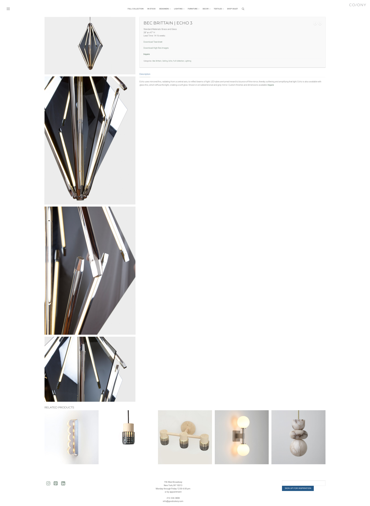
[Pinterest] (56, 483)
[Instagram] (48, 483)
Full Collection (178, 61)
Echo (170, 61)
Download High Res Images (156, 48)
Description (144, 74)
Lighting (188, 61)
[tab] (144, 74)
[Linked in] (63, 483)
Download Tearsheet (153, 42)
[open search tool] (243, 9)
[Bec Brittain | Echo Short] (320, 24)
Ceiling (165, 61)
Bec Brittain (156, 61)
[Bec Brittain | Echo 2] (315, 24)
